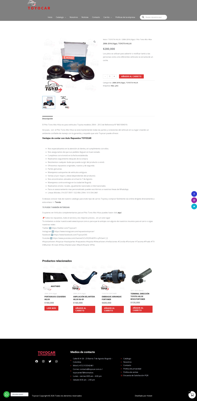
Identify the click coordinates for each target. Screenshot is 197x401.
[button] (61, 17)
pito (116, 86)
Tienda (58, 202)
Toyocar (39, 8)
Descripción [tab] (47, 118)
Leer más (51, 308)
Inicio (105, 39)
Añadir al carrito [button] (80, 309)
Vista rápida (55, 289)
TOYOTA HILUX (114, 39)
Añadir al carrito (131, 76)
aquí (119, 212)
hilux (112, 86)
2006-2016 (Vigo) (128, 39)
